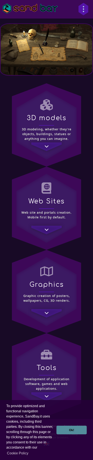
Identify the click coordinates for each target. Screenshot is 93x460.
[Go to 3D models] (46, 143)
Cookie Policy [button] (17, 453)
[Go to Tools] (46, 393)
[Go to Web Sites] (46, 227)
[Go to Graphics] (46, 310)
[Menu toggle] (83, 9)
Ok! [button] (71, 430)
